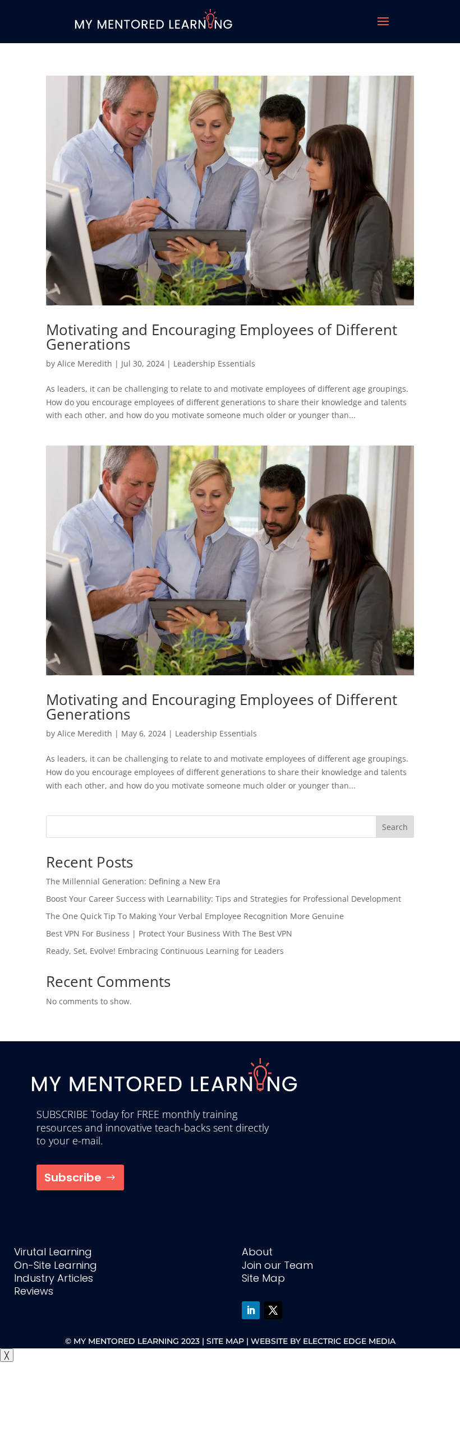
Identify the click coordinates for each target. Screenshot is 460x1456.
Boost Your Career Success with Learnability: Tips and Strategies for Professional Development (223, 898)
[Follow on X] (273, 1310)
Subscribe (73, 1177)
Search (395, 827)
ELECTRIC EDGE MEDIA (349, 1341)
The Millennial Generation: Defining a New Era (133, 881)
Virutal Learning (53, 1252)
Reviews (33, 1291)
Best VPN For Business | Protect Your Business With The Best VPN (169, 933)
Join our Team (277, 1265)
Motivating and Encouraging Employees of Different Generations (221, 336)
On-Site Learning (55, 1265)
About (257, 1252)
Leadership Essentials (214, 363)
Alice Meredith (84, 363)
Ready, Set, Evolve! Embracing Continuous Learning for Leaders (165, 950)
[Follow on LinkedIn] (251, 1310)
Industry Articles (53, 1278)
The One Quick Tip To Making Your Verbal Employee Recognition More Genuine (195, 916)
